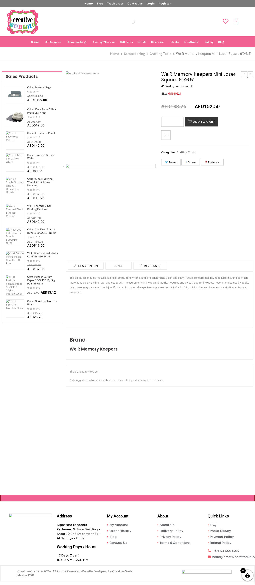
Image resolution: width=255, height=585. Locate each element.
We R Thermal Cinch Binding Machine (39, 207)
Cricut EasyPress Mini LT (42, 133)
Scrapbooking (77, 42)
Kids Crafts (191, 42)
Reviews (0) (152, 266)
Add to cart (204, 122)
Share (192, 162)
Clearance (157, 42)
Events (142, 42)
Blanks (175, 42)
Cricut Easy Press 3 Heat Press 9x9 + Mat (42, 111)
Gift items (126, 42)
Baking (209, 42)
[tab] (86, 266)
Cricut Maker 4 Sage (39, 87)
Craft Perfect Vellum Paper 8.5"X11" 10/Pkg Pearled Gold (41, 280)
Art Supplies (53, 42)
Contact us (135, 3)
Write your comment (179, 86)
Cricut (35, 42)
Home (88, 3)
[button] (36, 42)
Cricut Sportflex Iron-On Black (42, 302)
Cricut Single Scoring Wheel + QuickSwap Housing (39, 182)
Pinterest (214, 162)
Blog (100, 3)
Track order (115, 3)
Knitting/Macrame (103, 42)
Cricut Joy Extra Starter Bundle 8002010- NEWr (41, 231)
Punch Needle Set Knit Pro (89, 457)
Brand (118, 266)
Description (87, 266)
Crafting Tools (160, 53)
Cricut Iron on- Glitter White (40, 156)
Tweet (173, 162)
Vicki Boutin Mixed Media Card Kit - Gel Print (42, 254)
